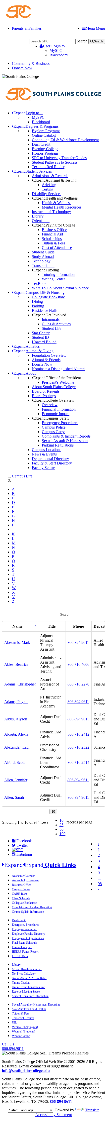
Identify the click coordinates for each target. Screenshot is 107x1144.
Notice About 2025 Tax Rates (29, 978)
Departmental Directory (50, 459)
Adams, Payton (16, 701)
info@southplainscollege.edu (26, 1070)
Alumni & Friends (46, 360)
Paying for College (54, 225)
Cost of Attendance (57, 247)
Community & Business (31, 63)
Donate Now (22, 68)
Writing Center (53, 279)
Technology (41, 261)
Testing (47, 189)
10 (61, 820)
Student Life (51, 328)
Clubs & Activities (56, 324)
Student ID (40, 337)
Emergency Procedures (60, 423)
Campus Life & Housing (38, 292)
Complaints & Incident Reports (66, 436)
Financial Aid (52, 234)
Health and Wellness (55, 198)
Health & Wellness (56, 203)
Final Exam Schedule (24, 942)
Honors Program (45, 153)
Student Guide (43, 252)
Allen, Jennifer (15, 780)
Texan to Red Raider (48, 167)
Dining (37, 301)
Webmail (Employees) (25, 1027)
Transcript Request (23, 1018)
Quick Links (40, 865)
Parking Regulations (58, 445)
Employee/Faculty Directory (28, 933)
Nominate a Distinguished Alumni (58, 369)
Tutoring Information (58, 274)
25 (61, 825)
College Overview (53, 400)
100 (62, 834)
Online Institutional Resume (28, 987)
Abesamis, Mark (17, 642)
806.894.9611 (78, 642)
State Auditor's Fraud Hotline (29, 1009)
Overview (49, 405)
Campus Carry (53, 432)
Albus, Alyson (15, 719)
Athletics (26, 346)
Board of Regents (45, 391)
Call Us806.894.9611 (13, 1046)
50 (61, 829)
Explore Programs (46, 131)
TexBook (39, 283)
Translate (92, 1110)
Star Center (41, 333)
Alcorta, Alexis (16, 734)
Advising (49, 185)
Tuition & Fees (53, 243)
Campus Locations (46, 450)
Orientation (41, 221)
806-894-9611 (61, 1101)
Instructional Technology (51, 212)
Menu (95, 28)
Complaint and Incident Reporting (32, 907)
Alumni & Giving (33, 351)
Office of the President (57, 378)
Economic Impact (55, 414)
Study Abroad (43, 256)
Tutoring (46, 270)
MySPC (56, 50)
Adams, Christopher (20, 684)
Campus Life (22, 476)
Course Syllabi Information (28, 912)
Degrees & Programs (35, 126)
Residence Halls (44, 310)
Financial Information (59, 409)
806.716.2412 (78, 734)
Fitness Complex (22, 947)
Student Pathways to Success (54, 162)
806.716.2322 (78, 747)
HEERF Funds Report (25, 951)
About (24, 373)
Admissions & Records (50, 176)
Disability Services (46, 194)
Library (38, 216)
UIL (14, 1022)
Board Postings (44, 396)
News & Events (44, 454)
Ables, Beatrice (16, 664)
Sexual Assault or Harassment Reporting (36, 1004)
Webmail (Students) (23, 1031)
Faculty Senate (43, 467)
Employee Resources (24, 929)
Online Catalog (44, 135)
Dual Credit (41, 144)
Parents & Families (27, 28)
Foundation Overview (49, 355)
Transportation (43, 265)
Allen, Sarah (14, 797)
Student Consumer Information (30, 996)
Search (82, 41)
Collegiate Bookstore (48, 297)
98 (100, 884)
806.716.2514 (78, 762)
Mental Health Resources (61, 207)
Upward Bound (44, 342)
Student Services (32, 171)
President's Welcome (58, 382)
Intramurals (50, 319)
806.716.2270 (78, 684)
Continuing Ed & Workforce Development (65, 140)
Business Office (54, 230)
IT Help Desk (20, 956)
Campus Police (53, 427)
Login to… (56, 46)
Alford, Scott (14, 762)
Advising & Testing (54, 180)
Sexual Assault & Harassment (65, 441)
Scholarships (52, 238)
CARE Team (19, 894)
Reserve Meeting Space (26, 991)
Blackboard (59, 55)
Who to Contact (21, 1036)
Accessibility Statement (25, 880)
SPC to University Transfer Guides (59, 158)
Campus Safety (51, 418)
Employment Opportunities (28, 938)
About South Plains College (54, 387)
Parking (38, 306)
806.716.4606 (78, 664)
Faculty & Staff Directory (52, 463)
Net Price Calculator (24, 973)
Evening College (45, 149)
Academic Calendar (23, 876)
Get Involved (49, 315)
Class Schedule (21, 898)
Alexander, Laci (16, 747)
